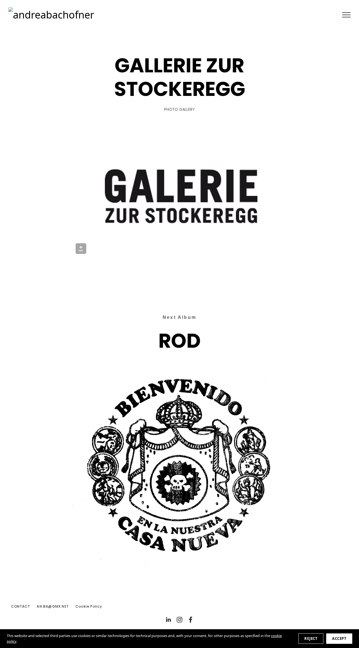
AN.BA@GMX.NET (53, 606)
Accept (339, 638)
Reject (310, 638)
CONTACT (20, 606)
